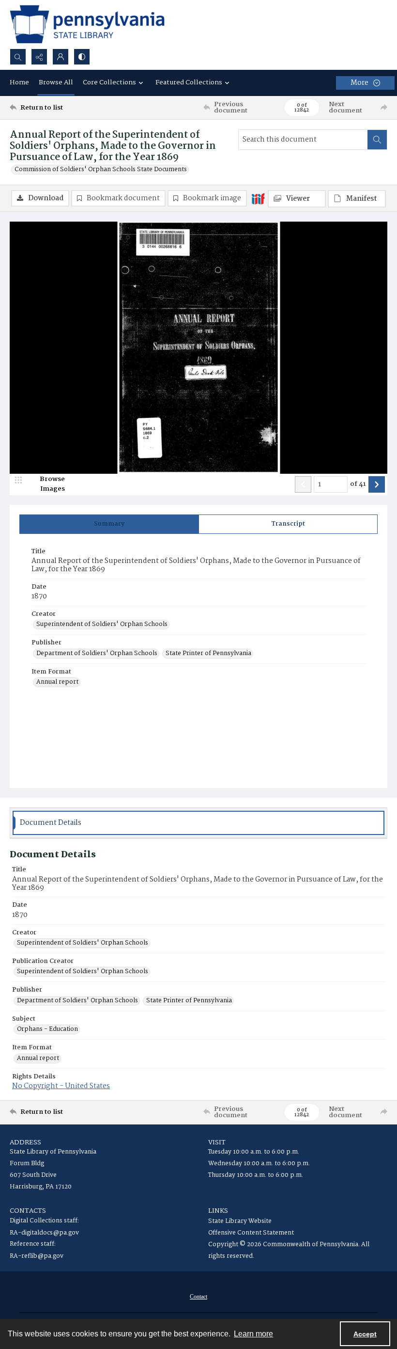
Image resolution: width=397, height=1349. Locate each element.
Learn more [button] (253, 1334)
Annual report (57, 682)
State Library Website (240, 1221)
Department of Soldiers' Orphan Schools (96, 653)
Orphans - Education (47, 1029)
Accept (365, 1334)
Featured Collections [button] (188, 82)
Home (19, 82)
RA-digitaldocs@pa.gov (44, 1233)
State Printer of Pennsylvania (208, 653)
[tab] (109, 524)
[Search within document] (377, 139)
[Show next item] (376, 484)
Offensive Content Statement (251, 1233)
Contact (198, 1296)
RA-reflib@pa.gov (36, 1256)
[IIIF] (258, 198)
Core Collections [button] (109, 82)
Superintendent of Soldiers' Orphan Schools (102, 624)
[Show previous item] (303, 484)
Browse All (56, 82)
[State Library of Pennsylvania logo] (87, 24)
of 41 (358, 484)
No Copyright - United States (61, 1086)
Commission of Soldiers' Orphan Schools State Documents (101, 170)
